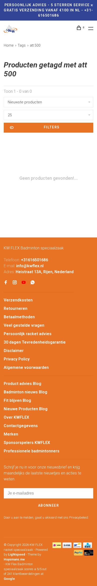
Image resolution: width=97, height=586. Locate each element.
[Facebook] (6, 282)
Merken (11, 434)
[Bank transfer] (67, 546)
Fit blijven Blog (17, 400)
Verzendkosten (18, 300)
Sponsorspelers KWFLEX (27, 442)
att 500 (35, 45)
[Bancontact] (77, 546)
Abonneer (48, 505)
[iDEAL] (56, 546)
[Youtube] (24, 282)
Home (8, 45)
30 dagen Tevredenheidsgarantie (35, 342)
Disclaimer (14, 350)
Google (9, 579)
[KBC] (87, 546)
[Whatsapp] (33, 282)
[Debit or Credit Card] (88, 554)
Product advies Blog (22, 383)
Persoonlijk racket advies (27, 333)
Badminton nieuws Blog (25, 392)
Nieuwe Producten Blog (26, 409)
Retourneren (15, 308)
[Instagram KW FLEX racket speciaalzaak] (15, 282)
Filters (52, 127)
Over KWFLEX (16, 417)
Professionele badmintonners (31, 451)
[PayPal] (78, 554)
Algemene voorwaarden (26, 367)
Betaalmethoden (19, 317)
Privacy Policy (17, 359)
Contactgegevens (21, 425)
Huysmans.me (14, 559)
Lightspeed (16, 554)
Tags (22, 45)
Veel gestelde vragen (24, 325)
